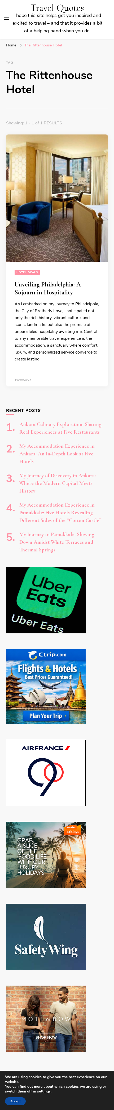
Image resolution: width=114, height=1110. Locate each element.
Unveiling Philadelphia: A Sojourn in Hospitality (48, 288)
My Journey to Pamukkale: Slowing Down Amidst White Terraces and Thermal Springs (56, 542)
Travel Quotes (57, 8)
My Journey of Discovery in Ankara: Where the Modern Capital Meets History (57, 483)
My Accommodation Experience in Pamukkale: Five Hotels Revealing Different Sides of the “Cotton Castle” (60, 513)
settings (44, 1091)
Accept (15, 1101)
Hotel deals (27, 272)
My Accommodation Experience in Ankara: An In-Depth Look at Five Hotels (57, 454)
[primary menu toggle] (6, 19)
